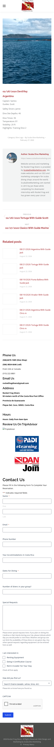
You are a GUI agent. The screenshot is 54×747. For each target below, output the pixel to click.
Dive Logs (19, 137)
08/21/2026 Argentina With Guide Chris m (35, 311)
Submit (8, 715)
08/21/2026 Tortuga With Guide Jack (34, 266)
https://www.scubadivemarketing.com (36, 158)
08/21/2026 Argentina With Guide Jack (35, 251)
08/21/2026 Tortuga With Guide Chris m (34, 327)
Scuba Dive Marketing (32, 742)
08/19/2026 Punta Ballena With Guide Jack (34, 281)
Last (4, 516)
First (4, 506)
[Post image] (10, 253)
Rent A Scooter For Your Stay (19, 666)
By (34, 137)
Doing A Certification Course (19, 661)
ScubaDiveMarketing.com (35, 170)
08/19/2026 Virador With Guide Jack (34, 296)
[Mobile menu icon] (4, 6)
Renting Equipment (15, 657)
